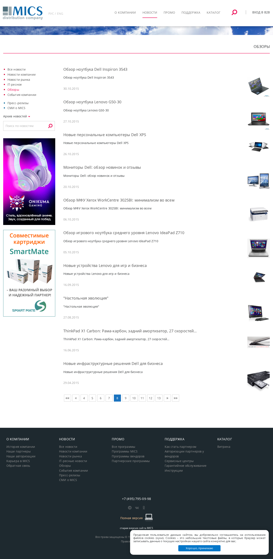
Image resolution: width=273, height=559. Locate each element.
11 (142, 398)
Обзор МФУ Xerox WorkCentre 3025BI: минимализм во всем (118, 200)
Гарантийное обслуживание (186, 466)
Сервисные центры (179, 461)
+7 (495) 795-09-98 (136, 499)
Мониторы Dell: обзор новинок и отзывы (102, 167)
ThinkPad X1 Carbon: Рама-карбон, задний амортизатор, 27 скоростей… (130, 330)
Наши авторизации (20, 456)
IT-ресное (14, 84)
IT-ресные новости (73, 461)
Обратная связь (18, 466)
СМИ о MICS (16, 108)
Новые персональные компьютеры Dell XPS (104, 134)
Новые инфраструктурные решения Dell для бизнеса (113, 363)
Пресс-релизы (18, 103)
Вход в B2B (261, 12)
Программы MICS (125, 451)
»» (175, 398)
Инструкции (174, 471)
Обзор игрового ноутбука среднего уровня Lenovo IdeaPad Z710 (123, 232)
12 (150, 398)
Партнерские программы (131, 461)
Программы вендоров (128, 456)
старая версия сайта (136, 528)
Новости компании (21, 74)
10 (134, 398)
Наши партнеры (18, 451)
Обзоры (13, 90)
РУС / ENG (55, 14)
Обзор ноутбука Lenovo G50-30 (92, 101)
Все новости (16, 69)
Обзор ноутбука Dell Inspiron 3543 (95, 69)
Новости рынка (18, 80)
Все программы (123, 447)
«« (67, 398)
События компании (21, 95)
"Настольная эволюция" (85, 298)
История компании (20, 447)
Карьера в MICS (18, 461)
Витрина (223, 447)
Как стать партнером (180, 447)
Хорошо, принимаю (199, 548)
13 (159, 398)
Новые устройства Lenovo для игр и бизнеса (105, 265)
